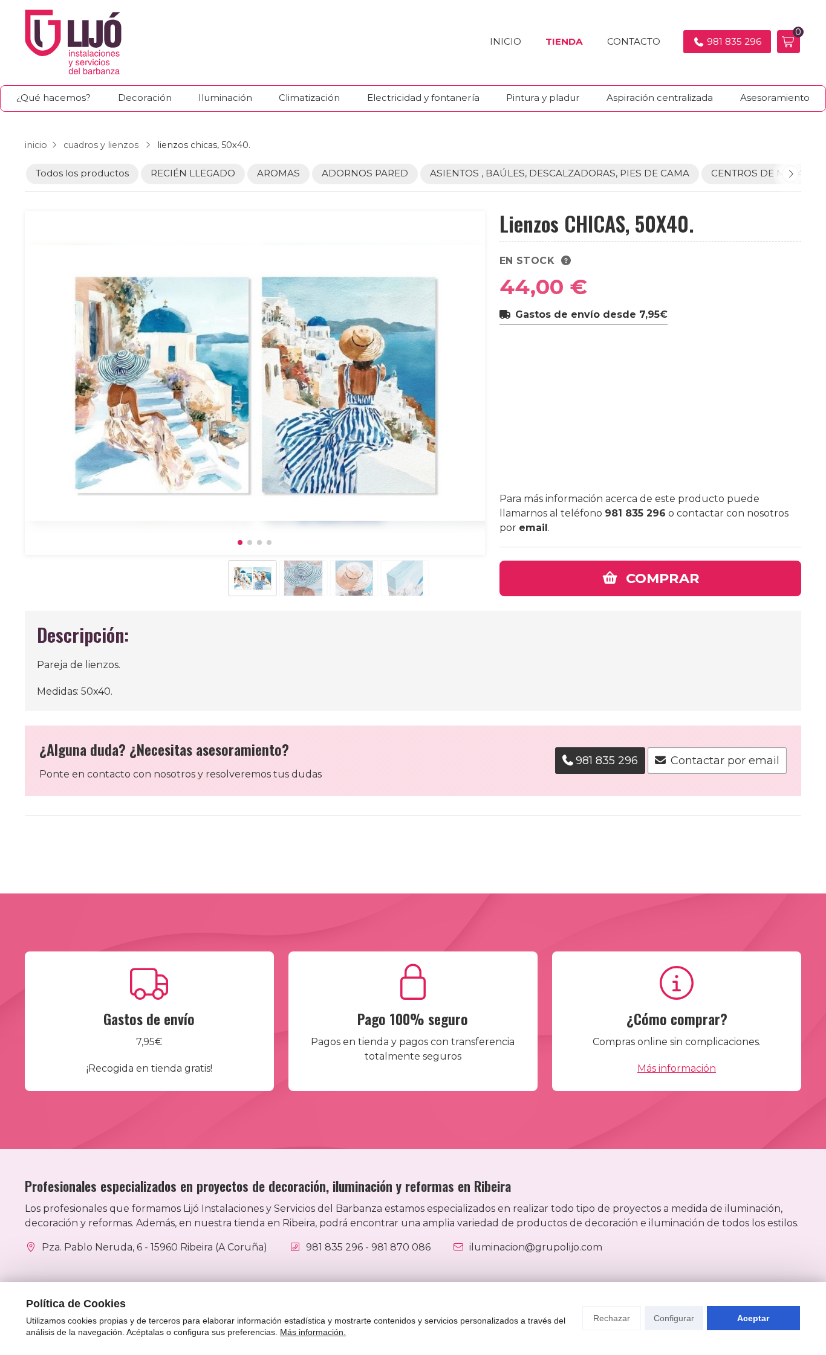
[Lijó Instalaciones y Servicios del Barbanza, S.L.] (73, 42)
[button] (240, 542)
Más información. (313, 1332)
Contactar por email (725, 760)
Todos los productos (82, 173)
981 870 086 (401, 1247)
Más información (676, 1068)
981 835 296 (635, 513)
